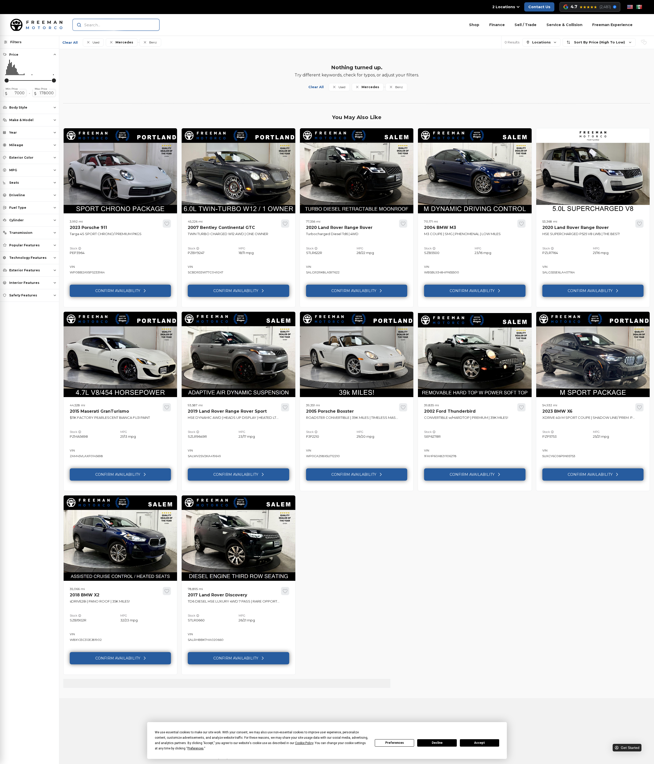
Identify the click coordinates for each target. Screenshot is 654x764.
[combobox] (111, 24)
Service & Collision (564, 24)
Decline (437, 743)
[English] (630, 7)
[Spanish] (639, 7)
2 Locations (503, 7)
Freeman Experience (612, 24)
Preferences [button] (196, 748)
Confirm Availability (117, 290)
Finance (497, 24)
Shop (474, 24)
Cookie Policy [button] (304, 743)
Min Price (12, 89)
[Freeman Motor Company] (37, 25)
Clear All (70, 42)
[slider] (6, 80)
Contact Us (539, 7)
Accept (479, 743)
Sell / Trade (525, 24)
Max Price (41, 89)
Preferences (394, 743)
